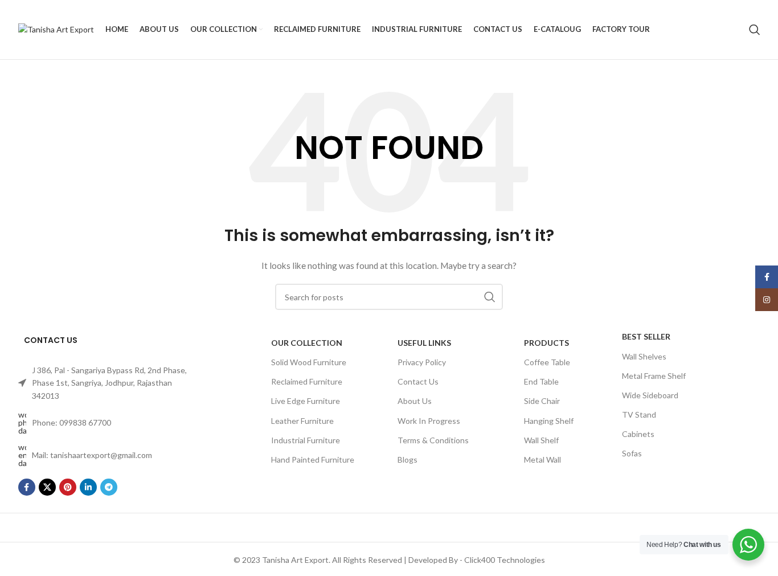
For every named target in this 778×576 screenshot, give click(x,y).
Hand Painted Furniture (312, 459)
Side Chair (542, 401)
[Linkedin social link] (88, 487)
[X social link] (47, 487)
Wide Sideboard (650, 395)
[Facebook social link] (26, 487)
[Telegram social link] (108, 487)
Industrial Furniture (305, 440)
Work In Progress (429, 421)
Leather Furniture (302, 421)
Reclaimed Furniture (306, 381)
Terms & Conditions (433, 440)
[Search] (754, 29)
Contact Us (418, 381)
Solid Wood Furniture (308, 362)
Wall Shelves (644, 356)
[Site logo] (56, 29)
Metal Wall (542, 459)
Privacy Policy (422, 362)
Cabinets (638, 434)
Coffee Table (547, 362)
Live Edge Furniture (305, 401)
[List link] (104, 383)
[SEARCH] (490, 297)
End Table (541, 381)
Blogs (407, 459)
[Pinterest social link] (67, 487)
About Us (415, 401)
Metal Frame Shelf (654, 376)
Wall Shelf (541, 440)
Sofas (632, 453)
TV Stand (639, 414)
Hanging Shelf (549, 421)
